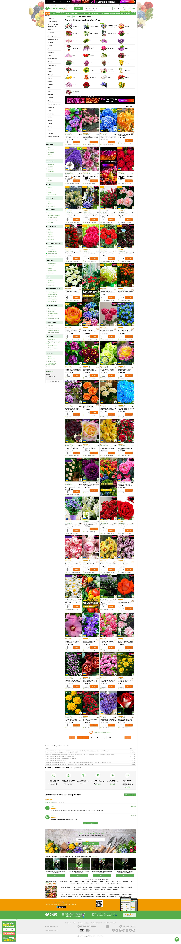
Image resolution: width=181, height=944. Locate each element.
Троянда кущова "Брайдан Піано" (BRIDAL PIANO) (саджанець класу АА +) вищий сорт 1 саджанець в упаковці (91, 175)
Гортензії (50, 42)
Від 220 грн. (133, 754)
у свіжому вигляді (53, 313)
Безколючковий (52, 251)
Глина (49, 356)
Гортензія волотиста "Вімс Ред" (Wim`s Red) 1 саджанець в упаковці (107, 214)
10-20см (50, 232)
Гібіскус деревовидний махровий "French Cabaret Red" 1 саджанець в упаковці (73, 370)
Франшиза (104, 5)
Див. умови (97, 784)
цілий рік (50, 325)
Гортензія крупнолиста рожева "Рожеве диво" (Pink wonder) (60, 756)
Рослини (123, 13)
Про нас (68, 894)
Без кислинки (51, 249)
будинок (50, 203)
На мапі (115, 915)
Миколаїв (73, 883)
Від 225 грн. (132, 762)
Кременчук (84, 889)
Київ (71, 881)
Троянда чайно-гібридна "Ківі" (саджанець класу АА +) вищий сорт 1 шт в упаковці (107, 370)
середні (50, 189)
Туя (92, 10)
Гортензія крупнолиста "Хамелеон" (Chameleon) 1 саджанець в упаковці (71, 137)
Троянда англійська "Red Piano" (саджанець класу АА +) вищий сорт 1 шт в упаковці (125, 175)
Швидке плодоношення (54, 256)
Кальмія (50, 123)
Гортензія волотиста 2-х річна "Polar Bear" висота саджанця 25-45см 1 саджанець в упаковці (90, 524)
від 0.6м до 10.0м (52, 296)
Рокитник (50, 133)
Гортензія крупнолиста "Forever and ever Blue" (57, 760)
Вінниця (119, 881)
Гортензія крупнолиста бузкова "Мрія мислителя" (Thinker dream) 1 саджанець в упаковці (108, 720)
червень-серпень (52, 217)
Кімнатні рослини (52, 36)
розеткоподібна (52, 270)
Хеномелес (51, 114)
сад (49, 201)
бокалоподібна (52, 263)
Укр (118, 8)
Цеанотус (50, 130)
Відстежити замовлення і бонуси (127, 5)
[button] (70, 169)
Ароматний (51, 246)
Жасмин (50, 78)
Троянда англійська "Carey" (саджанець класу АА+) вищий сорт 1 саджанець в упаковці (125, 485)
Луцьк (131, 881)
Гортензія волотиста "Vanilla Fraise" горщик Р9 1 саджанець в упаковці (107, 642)
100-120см (51, 236)
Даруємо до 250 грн (127, 894)
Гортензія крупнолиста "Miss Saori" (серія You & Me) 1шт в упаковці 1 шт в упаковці (73, 564)
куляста (50, 268)
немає (50, 180)
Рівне (92, 883)
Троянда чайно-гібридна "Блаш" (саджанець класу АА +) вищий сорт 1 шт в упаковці (125, 720)
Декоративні (106, 13)
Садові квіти (51, 32)
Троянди (72, 13)
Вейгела (50, 81)
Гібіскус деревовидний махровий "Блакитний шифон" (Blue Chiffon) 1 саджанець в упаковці (73, 525)
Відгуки (98, 894)
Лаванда (50, 55)
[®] (56, 9)
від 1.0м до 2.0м (52, 294)
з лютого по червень (53, 332)
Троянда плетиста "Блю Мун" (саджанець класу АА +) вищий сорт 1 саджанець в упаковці (90, 214)
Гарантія (81, 894)
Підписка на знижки (114, 894)
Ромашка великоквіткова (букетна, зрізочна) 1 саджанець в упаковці (73, 601)
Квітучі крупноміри (52, 21)
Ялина (95, 10)
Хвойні (112, 13)
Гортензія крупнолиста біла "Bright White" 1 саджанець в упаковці (108, 409)
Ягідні (92, 13)
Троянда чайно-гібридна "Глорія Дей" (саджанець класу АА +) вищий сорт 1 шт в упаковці (90, 448)
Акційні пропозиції (50, 5)
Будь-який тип (52, 361)
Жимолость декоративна (54, 104)
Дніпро (88, 881)
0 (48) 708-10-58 (69, 916)
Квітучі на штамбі (52, 58)
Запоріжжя (94, 881)
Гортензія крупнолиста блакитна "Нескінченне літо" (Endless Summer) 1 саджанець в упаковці (125, 331)
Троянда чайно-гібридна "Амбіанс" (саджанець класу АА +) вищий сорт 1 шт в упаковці (73, 331)
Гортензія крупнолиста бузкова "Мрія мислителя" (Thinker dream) (61, 758)
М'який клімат (51, 339)
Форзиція (50, 94)
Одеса (82, 881)
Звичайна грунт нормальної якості (51, 364)
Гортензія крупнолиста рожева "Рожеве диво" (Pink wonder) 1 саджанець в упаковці (107, 681)
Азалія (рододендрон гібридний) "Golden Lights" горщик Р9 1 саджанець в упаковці (125, 135)
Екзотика (96, 13)
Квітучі (101, 13)
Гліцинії (50, 62)
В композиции (52, 308)
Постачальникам (111, 896)
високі (50, 187)
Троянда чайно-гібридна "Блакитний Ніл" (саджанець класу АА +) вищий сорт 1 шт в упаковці (126, 564)
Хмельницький (105, 883)
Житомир (119, 883)
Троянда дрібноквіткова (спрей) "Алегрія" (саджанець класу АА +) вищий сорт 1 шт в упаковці (125, 292)
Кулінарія (50, 315)
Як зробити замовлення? (87, 896)
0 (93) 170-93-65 (74, 5)
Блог (62, 894)
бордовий (50, 150)
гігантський (51, 171)
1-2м (49, 229)
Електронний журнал (96, 922)
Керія (49, 110)
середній (50, 166)
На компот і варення (53, 318)
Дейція (50, 117)
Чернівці (129, 887)
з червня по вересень (54, 328)
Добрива (128, 13)
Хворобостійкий (52, 253)
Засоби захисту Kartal (66, 896)
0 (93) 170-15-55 (78, 915)
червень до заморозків (54, 215)
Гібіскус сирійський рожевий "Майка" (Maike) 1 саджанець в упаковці (72, 642)
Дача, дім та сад (133, 13)
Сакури (50, 71)
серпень (50, 222)
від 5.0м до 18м (52, 301)
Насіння (67, 13)
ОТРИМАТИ (9, 933)
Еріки (49, 88)
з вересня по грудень (53, 330)
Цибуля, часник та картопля (60, 13)
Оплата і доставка (113, 5)
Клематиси (51, 52)
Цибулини (82, 13)
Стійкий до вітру (52, 347)
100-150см (51, 239)
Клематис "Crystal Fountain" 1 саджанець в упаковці (89, 642)
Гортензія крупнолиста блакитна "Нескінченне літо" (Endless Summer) (62, 752)
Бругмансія (51, 107)
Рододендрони (52, 65)
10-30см (50, 234)
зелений (50, 156)
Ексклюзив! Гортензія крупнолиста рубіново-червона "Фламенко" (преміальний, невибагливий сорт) (69, 764)
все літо (50, 213)
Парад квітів (51, 18)
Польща (50, 280)
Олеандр (50, 97)
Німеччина (51, 285)
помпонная (51, 273)
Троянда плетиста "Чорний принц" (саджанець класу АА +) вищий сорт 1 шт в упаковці (126, 253)
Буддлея (50, 84)
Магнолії (50, 45)
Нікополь (79, 883)
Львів (113, 881)
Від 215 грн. (132, 764)
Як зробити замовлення (110, 922)
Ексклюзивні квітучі (53, 39)
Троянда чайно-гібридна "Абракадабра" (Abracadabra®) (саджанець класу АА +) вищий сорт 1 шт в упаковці (90, 370)
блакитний (51, 152)
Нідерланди (51, 282)
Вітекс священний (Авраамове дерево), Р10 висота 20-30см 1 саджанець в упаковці (107, 601)
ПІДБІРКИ (48, 13)
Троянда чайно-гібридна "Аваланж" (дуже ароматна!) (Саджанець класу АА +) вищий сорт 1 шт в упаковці (72, 292)
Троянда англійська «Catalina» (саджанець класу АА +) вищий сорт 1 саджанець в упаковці (107, 448)
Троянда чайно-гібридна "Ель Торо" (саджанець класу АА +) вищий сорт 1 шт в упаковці (107, 525)
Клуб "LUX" (105, 894)
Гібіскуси (50, 75)
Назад (68, 16)
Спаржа (50, 49)
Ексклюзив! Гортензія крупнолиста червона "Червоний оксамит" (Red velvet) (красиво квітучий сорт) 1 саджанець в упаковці (108, 253)
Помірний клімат (52, 345)
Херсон (107, 881)
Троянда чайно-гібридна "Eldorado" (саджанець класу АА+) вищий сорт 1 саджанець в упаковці (90, 407)
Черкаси (101, 881)
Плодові (88, 13)
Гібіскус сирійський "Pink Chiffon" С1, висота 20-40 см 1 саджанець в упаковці (126, 642)
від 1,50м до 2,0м (52, 292)
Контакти (74, 894)
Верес (49, 91)
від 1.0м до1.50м (52, 299)
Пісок (49, 367)
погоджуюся (83, 845)
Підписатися (90, 843)
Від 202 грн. (133, 752)
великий (50, 169)
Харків (76, 881)
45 (110, 737)
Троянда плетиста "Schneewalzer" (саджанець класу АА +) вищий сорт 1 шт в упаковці (73, 486)
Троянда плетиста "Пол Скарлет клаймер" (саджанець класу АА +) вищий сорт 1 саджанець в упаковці (73, 253)
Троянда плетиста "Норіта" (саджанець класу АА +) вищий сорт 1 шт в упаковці (125, 448)
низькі (49, 192)
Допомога (76, 896)
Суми (97, 883)
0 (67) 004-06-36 (78, 916)
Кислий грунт (51, 358)
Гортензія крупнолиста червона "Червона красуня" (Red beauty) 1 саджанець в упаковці (90, 253)
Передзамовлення (100, 896)
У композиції (51, 311)
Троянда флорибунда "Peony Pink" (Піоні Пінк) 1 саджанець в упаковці (90, 564)
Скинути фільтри (54, 381)
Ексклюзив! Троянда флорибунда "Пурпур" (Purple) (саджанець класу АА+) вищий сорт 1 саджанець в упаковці (91, 485)
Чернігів (113, 883)
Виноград (77, 13)
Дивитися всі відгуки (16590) (90, 823)
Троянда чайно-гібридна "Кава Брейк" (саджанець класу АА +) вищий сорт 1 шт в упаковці (90, 681)
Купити (76, 142)
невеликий (51, 164)
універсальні (51, 206)
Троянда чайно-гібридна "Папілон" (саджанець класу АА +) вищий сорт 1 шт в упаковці (73, 720)
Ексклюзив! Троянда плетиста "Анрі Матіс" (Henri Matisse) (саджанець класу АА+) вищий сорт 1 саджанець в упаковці (72, 448)
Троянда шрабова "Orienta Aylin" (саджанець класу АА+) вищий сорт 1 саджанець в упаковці (108, 564)
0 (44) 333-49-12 (69, 915)
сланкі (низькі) (52, 194)
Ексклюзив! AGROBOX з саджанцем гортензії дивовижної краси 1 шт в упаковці (90, 331)
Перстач (50, 101)
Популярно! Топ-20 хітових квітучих (53, 25)
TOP (54, 13)
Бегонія (50, 127)
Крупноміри (117, 13)
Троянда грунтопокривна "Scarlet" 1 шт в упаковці (91, 720)
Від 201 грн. (132, 750)
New (51, 13)
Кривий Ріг (125, 881)
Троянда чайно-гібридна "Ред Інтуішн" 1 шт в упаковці (125, 525)
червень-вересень (53, 220)
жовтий (50, 154)
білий (49, 147)
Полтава (86, 883)
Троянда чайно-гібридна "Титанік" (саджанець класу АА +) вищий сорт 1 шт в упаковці (126, 214)
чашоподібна (51, 266)
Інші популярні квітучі (53, 136)
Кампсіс (50, 120)
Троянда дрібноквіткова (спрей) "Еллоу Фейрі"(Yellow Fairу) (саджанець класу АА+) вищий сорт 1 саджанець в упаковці (125, 681)
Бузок (49, 68)
